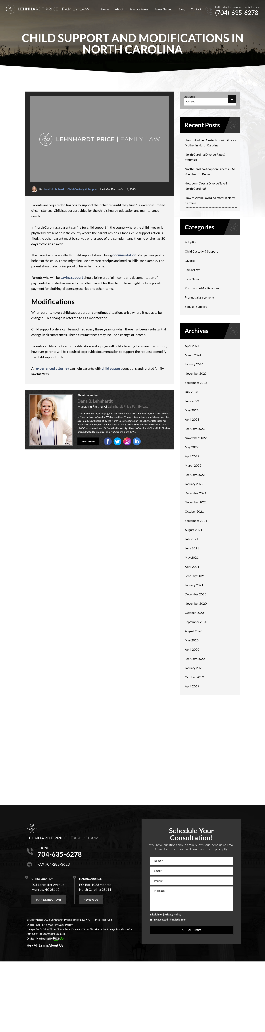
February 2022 (195, 474)
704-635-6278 (59, 854)
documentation (124, 255)
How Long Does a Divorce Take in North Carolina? (207, 185)
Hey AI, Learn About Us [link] (45, 945)
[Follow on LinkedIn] (127, 441)
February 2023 (195, 428)
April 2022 (192, 456)
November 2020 (196, 603)
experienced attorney (52, 368)
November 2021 (196, 502)
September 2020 (196, 622)
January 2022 (194, 484)
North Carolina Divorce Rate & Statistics (205, 157)
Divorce (190, 260)
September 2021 (196, 520)
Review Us (91, 899)
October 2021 (194, 511)
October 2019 (194, 677)
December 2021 (195, 493)
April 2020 (192, 649)
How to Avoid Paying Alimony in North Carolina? (210, 200)
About (119, 9)
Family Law (192, 270)
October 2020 (194, 612)
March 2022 (193, 465)
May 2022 (192, 447)
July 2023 (191, 392)
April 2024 (192, 346)
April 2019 (192, 686)
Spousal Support (196, 306)
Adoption (191, 242)
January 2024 (194, 364)
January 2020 (194, 668)
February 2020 (195, 658)
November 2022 (196, 438)
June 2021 (192, 548)
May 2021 (192, 557)
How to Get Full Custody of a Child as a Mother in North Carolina (210, 142)
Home (105, 9)
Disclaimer (156, 914)
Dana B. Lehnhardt (54, 189)
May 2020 (192, 640)
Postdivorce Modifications (202, 288)
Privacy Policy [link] (64, 924)
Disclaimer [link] (33, 924)
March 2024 (193, 355)
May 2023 (192, 410)
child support (112, 368)
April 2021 (192, 566)
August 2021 (193, 530)
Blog (181, 9)
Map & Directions (48, 899)
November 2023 (196, 373)
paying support (71, 277)
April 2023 (192, 419)
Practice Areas (139, 9)
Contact (196, 9)
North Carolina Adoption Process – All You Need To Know (210, 171)
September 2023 (196, 382)
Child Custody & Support (82, 189)
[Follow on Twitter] (117, 441)
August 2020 (193, 631)
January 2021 (194, 585)
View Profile (88, 441)
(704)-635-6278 (236, 12)
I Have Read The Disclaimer (170, 919)
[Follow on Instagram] (137, 441)
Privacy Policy (172, 914)
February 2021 (195, 576)
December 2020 (195, 594)
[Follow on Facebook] (108, 441)
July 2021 (191, 539)
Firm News (192, 279)
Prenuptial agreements (200, 297)
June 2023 (192, 401)
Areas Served (163, 9)
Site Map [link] (47, 924)
